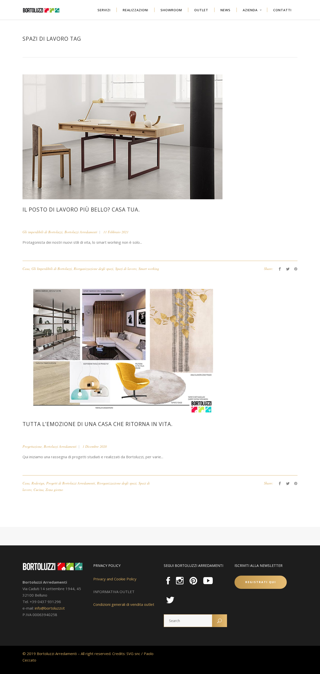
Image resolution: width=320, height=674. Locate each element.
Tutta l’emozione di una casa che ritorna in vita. (97, 424)
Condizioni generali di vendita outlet (123, 604)
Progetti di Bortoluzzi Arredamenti (70, 483)
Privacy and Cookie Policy (114, 578)
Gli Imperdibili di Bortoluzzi (52, 268)
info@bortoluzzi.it (50, 608)
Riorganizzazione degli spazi (93, 268)
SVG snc (133, 653)
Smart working (148, 268)
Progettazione (32, 446)
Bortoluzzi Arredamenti (80, 231)
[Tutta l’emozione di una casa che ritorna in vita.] (122, 351)
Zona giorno (54, 489)
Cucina (39, 489)
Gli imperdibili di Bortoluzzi (42, 231)
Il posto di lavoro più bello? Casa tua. (81, 209)
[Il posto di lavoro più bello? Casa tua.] (122, 136)
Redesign (38, 483)
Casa (26, 268)
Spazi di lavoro (125, 268)
